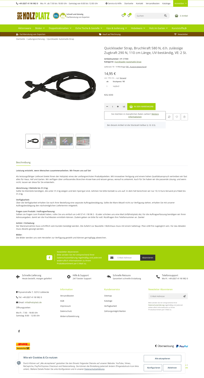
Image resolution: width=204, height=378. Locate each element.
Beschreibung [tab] (23, 162)
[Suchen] (167, 15)
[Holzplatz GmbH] (33, 16)
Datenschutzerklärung (67, 257)
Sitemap (108, 295)
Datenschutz (66, 311)
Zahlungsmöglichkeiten (115, 311)
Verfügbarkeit (110, 306)
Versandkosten (153, 3)
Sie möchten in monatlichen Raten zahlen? (135, 115)
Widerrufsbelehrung (69, 316)
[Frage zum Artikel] (184, 116)
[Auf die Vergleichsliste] (169, 116)
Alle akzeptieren (162, 358)
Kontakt (139, 3)
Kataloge (166, 3)
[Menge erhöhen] (118, 106)
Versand (123, 78)
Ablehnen (172, 367)
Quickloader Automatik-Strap (127, 61)
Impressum (65, 306)
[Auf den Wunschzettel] (176, 116)
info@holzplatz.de (33, 302)
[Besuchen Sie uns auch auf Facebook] (49, 257)
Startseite (128, 3)
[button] (113, 3)
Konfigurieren (153, 367)
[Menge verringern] (107, 106)
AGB (62, 301)
